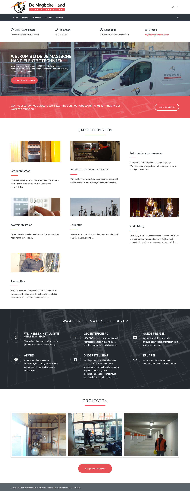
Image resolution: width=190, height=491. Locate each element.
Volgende (184, 69)
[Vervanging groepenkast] (39, 435)
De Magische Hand (30, 487)
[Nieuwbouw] (95, 435)
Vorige (6, 69)
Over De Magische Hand (24, 80)
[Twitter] (173, 7)
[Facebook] (177, 7)
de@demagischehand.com (157, 34)
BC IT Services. (75, 487)
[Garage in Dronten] (151, 435)
